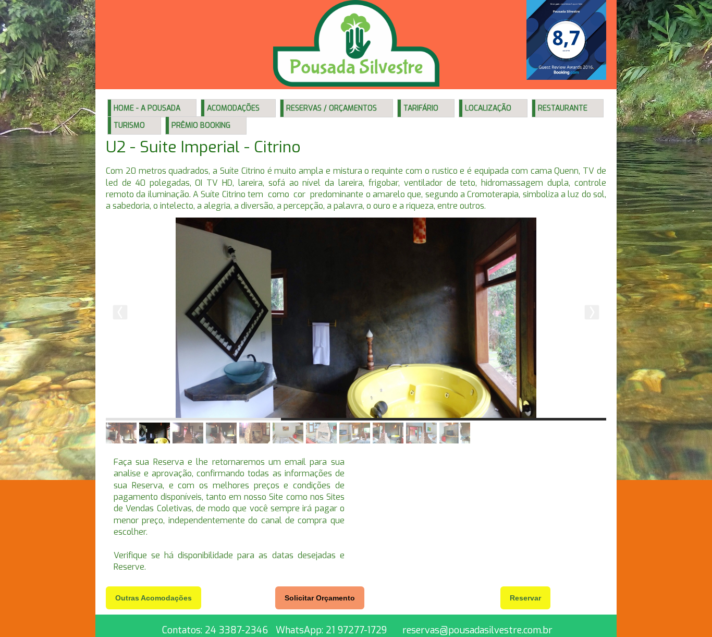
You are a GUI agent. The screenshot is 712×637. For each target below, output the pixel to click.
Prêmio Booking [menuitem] (200, 125)
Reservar (525, 598)
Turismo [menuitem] (129, 125)
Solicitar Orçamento (320, 598)
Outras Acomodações (153, 598)
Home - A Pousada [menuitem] (147, 108)
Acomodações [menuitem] (233, 108)
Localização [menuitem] (488, 108)
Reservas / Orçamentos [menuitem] (331, 108)
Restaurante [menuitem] (562, 108)
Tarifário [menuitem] (420, 108)
